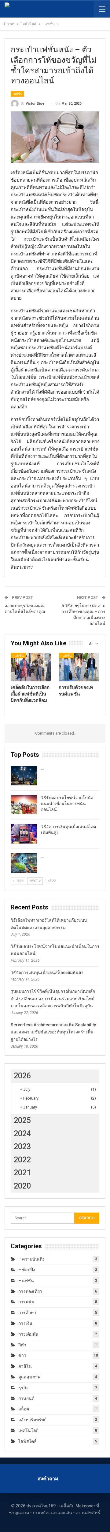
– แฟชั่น (26, 1280)
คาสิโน (25, 1366)
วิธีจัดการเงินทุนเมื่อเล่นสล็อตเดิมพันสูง (47, 972)
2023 (22, 1146)
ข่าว (22, 1355)
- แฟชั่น (17, 93)
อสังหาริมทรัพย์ (32, 1419)
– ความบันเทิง (31, 1259)
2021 (22, 1172)
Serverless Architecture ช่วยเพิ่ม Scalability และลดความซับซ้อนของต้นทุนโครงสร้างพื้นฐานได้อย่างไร (53, 1032)
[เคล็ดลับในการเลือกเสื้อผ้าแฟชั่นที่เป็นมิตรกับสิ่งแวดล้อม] (31, 667)
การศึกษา (27, 1312)
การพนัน (26, 1301)
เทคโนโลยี (28, 1430)
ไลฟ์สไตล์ (27, 1441)
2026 (22, 1075)
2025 (22, 1120)
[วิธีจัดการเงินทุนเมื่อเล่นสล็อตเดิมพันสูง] (24, 834)
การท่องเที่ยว (30, 1291)
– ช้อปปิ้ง (26, 1269)
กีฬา (22, 1344)
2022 (22, 1159)
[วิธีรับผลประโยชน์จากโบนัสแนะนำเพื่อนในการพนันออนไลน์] (24, 805)
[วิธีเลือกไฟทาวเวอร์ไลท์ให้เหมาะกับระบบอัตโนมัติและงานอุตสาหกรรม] (24, 775)
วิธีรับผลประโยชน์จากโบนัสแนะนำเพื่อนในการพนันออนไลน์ (67, 803)
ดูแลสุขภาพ (29, 1376)
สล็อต (23, 1408)
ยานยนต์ (26, 1398)
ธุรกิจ (23, 1387)
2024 (22, 1133)
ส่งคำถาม (48, 1479)
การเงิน (25, 1323)
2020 (22, 1185)
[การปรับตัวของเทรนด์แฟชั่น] (79, 667)
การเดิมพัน (28, 1334)
